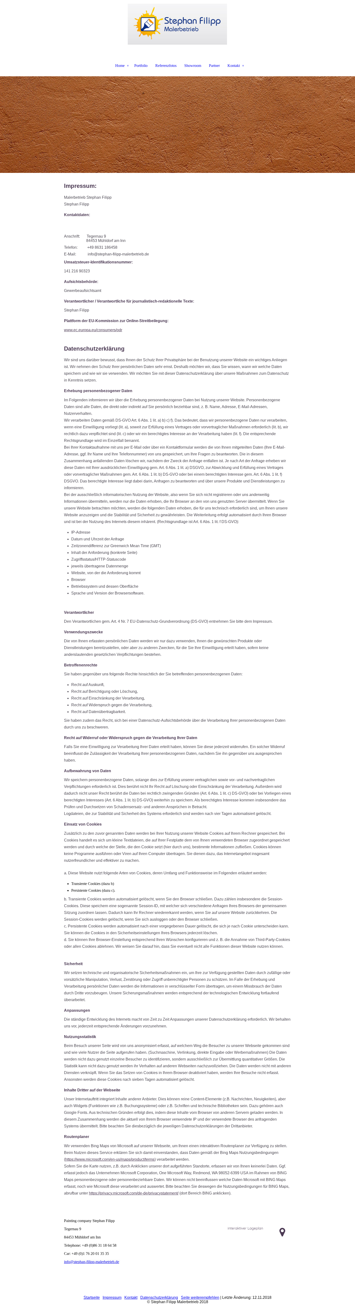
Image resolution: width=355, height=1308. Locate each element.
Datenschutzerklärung (159, 1297)
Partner (214, 66)
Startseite (92, 1297)
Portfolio (141, 66)
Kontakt (233, 66)
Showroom (192, 66)
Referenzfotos (166, 66)
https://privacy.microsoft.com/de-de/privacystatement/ (133, 1193)
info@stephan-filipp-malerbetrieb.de (91, 1262)
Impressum (112, 1297)
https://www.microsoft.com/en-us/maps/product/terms (110, 1159)
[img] (177, 24)
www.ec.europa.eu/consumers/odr (93, 330)
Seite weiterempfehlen (200, 1297)
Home (120, 66)
